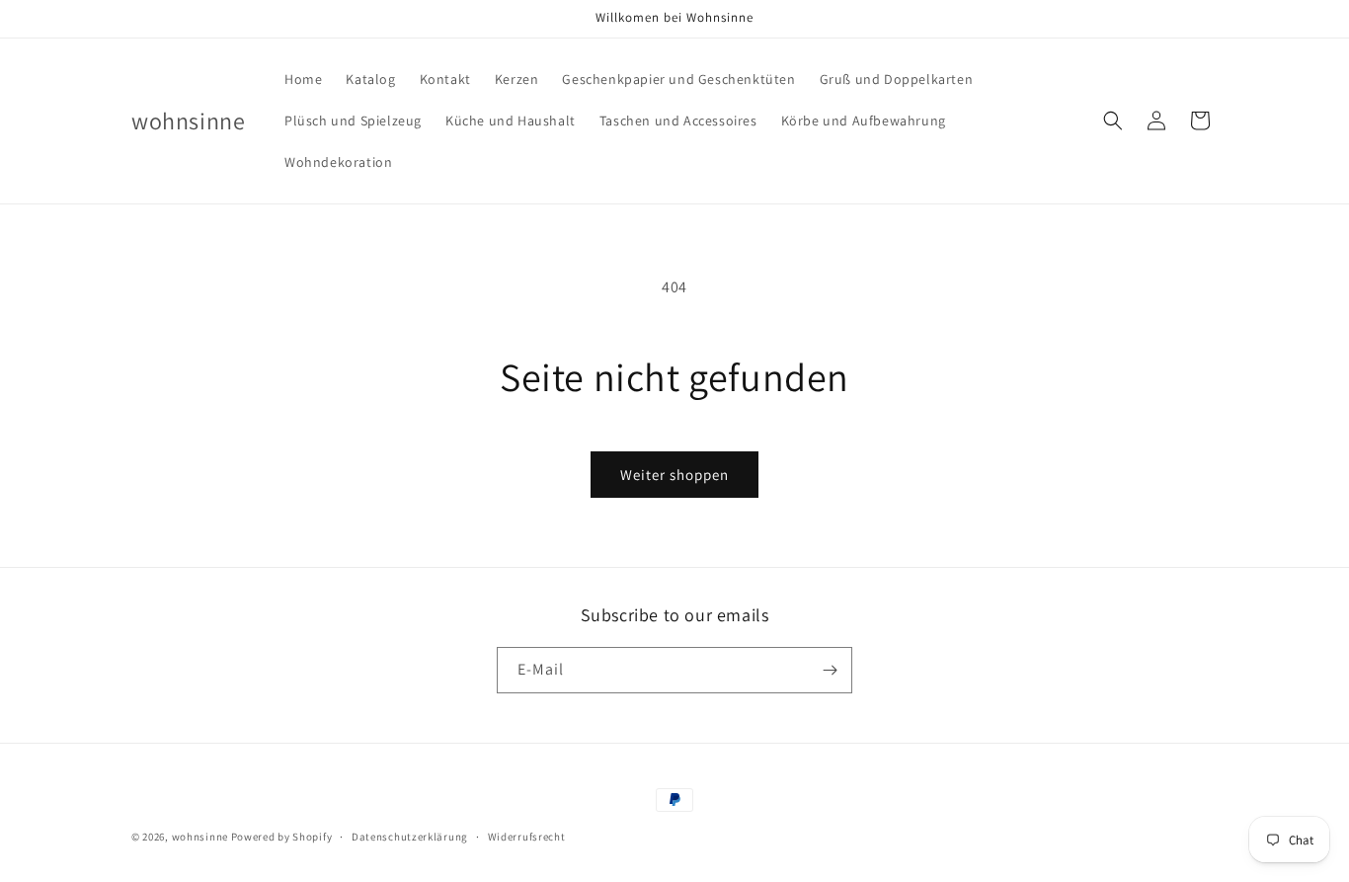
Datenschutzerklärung (410, 836)
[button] (1113, 120)
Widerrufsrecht (527, 836)
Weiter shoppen (674, 474)
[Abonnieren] (829, 670)
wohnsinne (200, 836)
